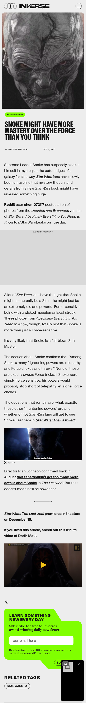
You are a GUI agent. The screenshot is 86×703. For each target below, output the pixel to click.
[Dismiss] (79, 663)
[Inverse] (34, 6)
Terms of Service (19, 653)
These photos (15, 318)
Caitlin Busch (19, 149)
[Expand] (65, 663)
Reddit (9, 204)
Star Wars (15, 686)
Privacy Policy (42, 653)
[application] (43, 565)
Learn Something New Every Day (30, 616)
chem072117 (34, 204)
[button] (43, 564)
